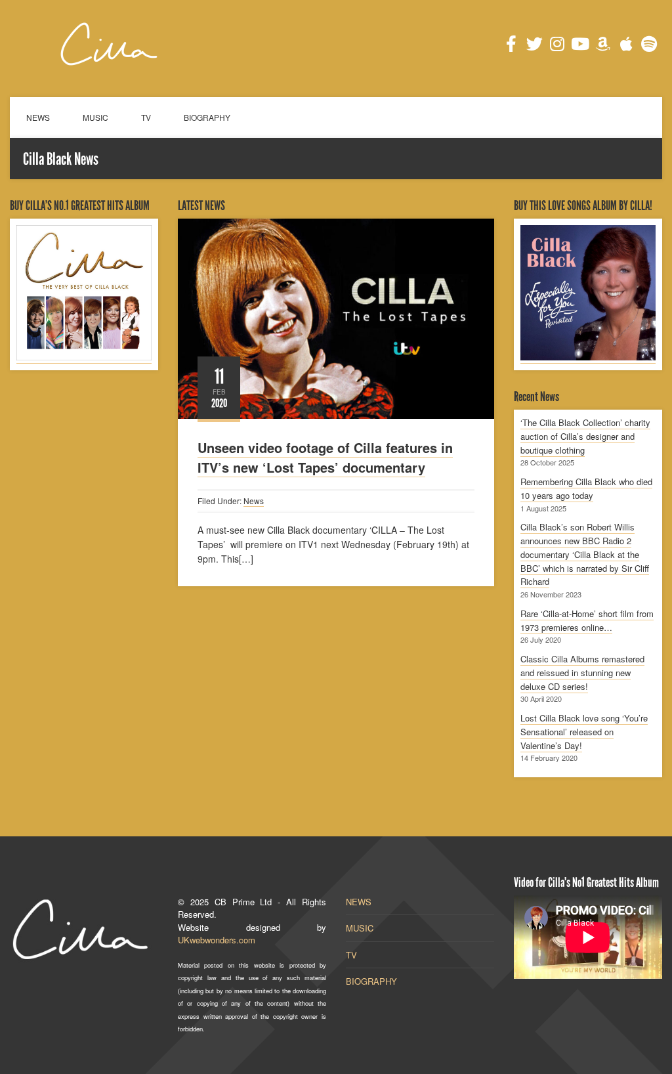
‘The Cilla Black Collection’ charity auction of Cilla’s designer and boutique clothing (585, 436)
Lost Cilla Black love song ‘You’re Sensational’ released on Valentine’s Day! (584, 732)
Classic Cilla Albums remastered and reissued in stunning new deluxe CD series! (582, 673)
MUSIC (95, 117)
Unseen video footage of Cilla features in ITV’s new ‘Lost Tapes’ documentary (325, 457)
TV (146, 117)
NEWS (38, 117)
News (253, 500)
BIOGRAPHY (207, 117)
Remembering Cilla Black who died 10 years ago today (586, 488)
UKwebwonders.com (216, 940)
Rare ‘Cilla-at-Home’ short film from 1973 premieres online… (587, 620)
